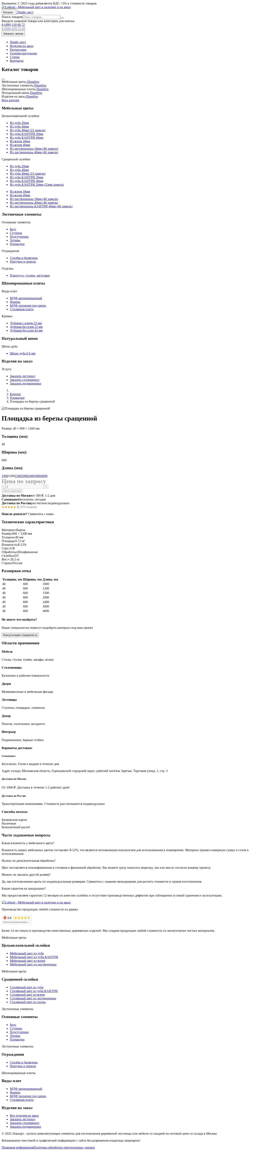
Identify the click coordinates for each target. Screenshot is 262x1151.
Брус (13, 229)
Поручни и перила (23, 261)
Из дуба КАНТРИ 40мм (26, 137)
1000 (5, 476)
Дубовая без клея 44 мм (26, 330)
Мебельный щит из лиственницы (33, 964)
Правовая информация (17, 1147)
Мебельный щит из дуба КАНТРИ (34, 957)
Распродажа (18, 49)
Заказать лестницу (22, 376)
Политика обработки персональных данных (64, 1147)
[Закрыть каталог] (3, 79)
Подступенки (19, 236)
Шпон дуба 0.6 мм (22, 353)
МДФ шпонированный (26, 298)
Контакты (17, 60)
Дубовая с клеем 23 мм (26, 323)
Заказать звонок (13, 33)
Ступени (16, 233)
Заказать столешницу (25, 379)
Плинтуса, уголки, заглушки (30, 275)
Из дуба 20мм (19, 123)
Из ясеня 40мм (20, 145)
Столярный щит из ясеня (27, 994)
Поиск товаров (12, 17)
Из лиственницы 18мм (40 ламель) (34, 148)
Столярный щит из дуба (26, 987)
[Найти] (62, 18)
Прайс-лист (24, 12)
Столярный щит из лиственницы (33, 998)
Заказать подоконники (25, 383)
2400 (31, 476)
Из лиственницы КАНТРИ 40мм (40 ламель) (41, 206)
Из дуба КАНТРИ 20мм (26, 134)
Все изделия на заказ (24, 1115)
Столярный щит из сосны (28, 1002)
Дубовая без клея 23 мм (26, 327)
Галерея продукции (23, 53)
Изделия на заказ (21, 46)
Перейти (32, 81)
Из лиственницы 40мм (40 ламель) (34, 152)
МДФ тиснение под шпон (28, 305)
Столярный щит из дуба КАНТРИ (34, 991)
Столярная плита (22, 309)
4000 (44, 476)
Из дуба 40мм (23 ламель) (27, 130)
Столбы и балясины (24, 258)
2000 (24, 476)
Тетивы (15, 240)
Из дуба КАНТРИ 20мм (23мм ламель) (37, 184)
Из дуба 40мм (19, 126)
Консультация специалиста (20, 635)
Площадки (17, 244)
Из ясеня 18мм (20, 141)
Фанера (15, 302)
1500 (18, 476)
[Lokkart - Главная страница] (36, 7)
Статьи (15, 57)
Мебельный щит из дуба (27, 953)
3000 (37, 476)
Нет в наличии (12, 491)
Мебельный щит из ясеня (27, 960)
